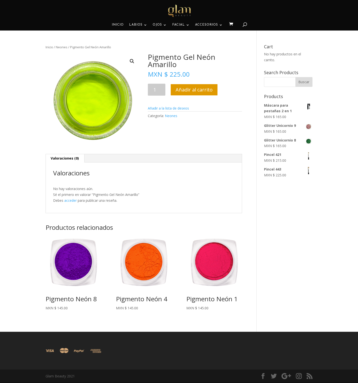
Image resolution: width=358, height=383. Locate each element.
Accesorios (206, 24)
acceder (70, 200)
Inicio (118, 24)
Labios (135, 24)
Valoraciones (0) (65, 158)
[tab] (65, 158)
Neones (61, 47)
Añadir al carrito (194, 89)
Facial (178, 24)
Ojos (157, 24)
